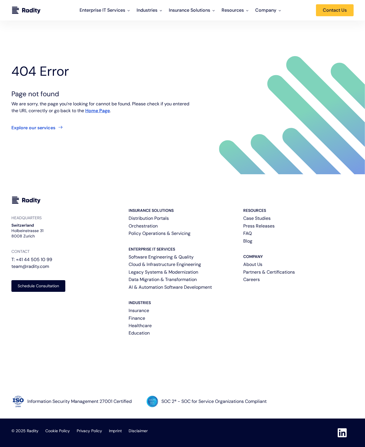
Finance (137, 318)
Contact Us (335, 10)
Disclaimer (138, 430)
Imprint (115, 430)
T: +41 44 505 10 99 (31, 260)
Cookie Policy (57, 430)
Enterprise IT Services (102, 10)
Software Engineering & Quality (161, 257)
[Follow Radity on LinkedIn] (342, 433)
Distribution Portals (149, 218)
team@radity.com (30, 266)
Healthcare (140, 326)
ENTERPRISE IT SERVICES (152, 249)
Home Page (97, 111)
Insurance (139, 310)
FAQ (247, 233)
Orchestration (143, 226)
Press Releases (259, 226)
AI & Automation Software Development (170, 287)
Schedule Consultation (38, 285)
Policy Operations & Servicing (159, 233)
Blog (247, 241)
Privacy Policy (89, 430)
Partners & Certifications (269, 272)
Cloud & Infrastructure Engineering (165, 264)
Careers (251, 279)
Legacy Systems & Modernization (163, 272)
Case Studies (257, 218)
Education (139, 333)
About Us (252, 264)
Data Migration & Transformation (163, 279)
